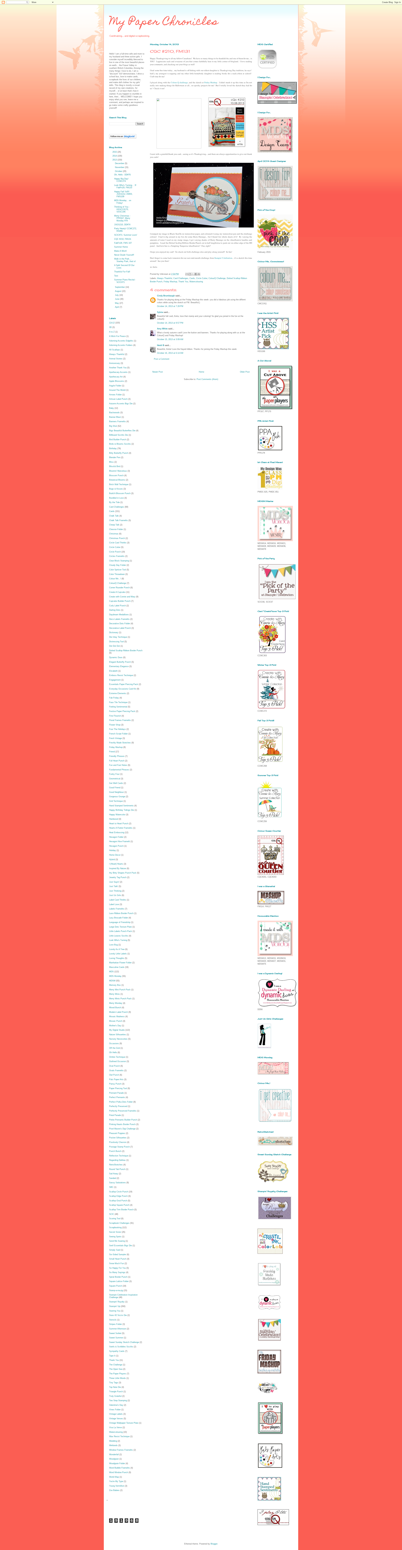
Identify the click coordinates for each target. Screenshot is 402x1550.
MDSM (112, 980)
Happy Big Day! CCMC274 (121, 180)
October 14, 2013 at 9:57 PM (170, 323)
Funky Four (114, 774)
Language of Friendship (119, 922)
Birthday (113, 448)
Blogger (214, 1544)
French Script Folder (118, 734)
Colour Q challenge (179, 82)
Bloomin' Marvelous (118, 471)
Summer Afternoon (117, 1329)
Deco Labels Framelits (119, 619)
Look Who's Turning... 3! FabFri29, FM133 (125, 186)
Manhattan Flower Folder (120, 962)
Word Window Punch (118, 1472)
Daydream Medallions (119, 614)
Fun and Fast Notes (118, 765)
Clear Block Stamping (119, 561)
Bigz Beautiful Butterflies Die (122, 430)
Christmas (113, 534)
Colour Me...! (115, 578)
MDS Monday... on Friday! (122, 201)
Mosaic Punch (115, 1021)
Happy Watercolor (117, 814)
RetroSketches (116, 1164)
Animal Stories (115, 358)
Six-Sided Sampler (117, 1254)
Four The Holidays (117, 729)
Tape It (112, 1356)
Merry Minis (114, 994)
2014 (114, 156)
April (117, 307)
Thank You (183, 281)
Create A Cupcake (117, 592)
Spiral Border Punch (118, 1277)
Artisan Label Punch (118, 399)
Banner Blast (115, 417)
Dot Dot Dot (114, 646)
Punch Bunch (115, 1151)
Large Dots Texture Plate (120, 927)
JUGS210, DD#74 (122, 224)
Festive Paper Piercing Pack (122, 711)
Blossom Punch (116, 475)
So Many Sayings (117, 1272)
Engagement (115, 680)
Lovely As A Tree (117, 949)
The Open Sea (115, 1369)
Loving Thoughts (116, 958)
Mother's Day (115, 1025)
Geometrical (114, 778)
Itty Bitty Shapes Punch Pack (122, 873)
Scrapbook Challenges (119, 1223)
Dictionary (113, 632)
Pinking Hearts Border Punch (122, 1124)
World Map (114, 1477)
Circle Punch (115, 552)
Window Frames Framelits (121, 1450)
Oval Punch (114, 1066)
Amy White (162, 328)
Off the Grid (114, 1048)
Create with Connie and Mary (122, 596)
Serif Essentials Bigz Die (120, 1245)
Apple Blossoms (116, 381)
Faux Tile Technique (118, 702)
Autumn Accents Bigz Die (121, 403)
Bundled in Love (116, 498)
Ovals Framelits (116, 1070)
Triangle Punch (116, 1391)
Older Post (245, 372)
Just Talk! (113, 886)
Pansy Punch (115, 1084)
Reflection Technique (118, 1156)
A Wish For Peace (117, 336)
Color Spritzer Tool (117, 569)
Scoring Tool (114, 1218)
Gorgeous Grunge (117, 796)
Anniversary (114, 363)
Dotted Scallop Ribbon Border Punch (125, 650)
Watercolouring (196, 281)
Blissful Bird (114, 466)
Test (116, 276)
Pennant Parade (116, 1093)
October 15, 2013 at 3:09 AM (170, 339)
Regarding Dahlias (117, 1160)
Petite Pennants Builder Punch (123, 1120)
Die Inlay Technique (118, 637)
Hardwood (113, 819)
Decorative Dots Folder (119, 623)
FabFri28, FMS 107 (123, 243)
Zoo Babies (114, 1490)
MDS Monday (115, 976)
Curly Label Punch (117, 605)
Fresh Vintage (115, 738)
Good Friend (114, 787)
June (117, 299)
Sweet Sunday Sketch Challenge (124, 1342)
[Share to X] (192, 274)
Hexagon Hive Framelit (119, 841)
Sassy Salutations (117, 1182)
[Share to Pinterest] (198, 274)
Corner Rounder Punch (119, 587)
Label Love (114, 904)
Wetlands (113, 1445)
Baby (111, 408)
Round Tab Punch (117, 1169)
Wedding (113, 1441)
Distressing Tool (116, 641)
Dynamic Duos (115, 657)
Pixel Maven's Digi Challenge (122, 1129)
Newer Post (157, 372)
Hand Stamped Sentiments (121, 805)
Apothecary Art (116, 377)
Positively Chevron (117, 1142)
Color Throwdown (117, 574)
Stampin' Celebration (223, 258)
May (117, 303)
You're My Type (116, 1481)
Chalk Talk (114, 516)
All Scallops (114, 350)
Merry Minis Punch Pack (120, 998)
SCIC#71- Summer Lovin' (125, 235)
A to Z (112, 332)
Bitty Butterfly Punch (118, 453)
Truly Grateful (115, 1396)
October (119, 171)
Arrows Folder (115, 394)
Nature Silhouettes (117, 1034)
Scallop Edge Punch (118, 1196)
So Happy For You (117, 1268)
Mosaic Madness (117, 1016)
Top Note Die (115, 1387)
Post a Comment (161, 359)
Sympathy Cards (116, 1351)
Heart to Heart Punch (118, 823)
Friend (112, 751)
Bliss (111, 462)
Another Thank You (118, 367)
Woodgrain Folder (117, 1463)
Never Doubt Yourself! (124, 255)
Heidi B (160, 345)
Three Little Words (117, 1378)
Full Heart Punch (116, 761)
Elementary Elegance (119, 666)
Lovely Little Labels (118, 953)
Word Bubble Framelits (119, 1468)
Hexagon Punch (116, 846)
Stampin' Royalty (117, 1302)
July (117, 295)
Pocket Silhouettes (117, 1137)
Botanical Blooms (117, 480)
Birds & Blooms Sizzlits (120, 444)
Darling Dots (114, 610)
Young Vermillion (116, 1486)
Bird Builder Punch (117, 439)
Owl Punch (114, 1075)
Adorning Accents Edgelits (121, 341)
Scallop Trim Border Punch (121, 1209)
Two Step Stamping (118, 1400)
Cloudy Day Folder (117, 565)
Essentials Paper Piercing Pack (123, 684)
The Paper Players (117, 1373)
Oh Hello (113, 1052)
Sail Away (113, 1173)
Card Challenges (180, 278)
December (120, 163)
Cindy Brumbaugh (166, 296)
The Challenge (115, 1364)
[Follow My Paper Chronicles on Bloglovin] (122, 138)
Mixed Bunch (115, 1007)
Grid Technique (116, 801)
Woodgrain (114, 1459)
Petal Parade (115, 1115)
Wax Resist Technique (119, 1436)
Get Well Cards (116, 783)
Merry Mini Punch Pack (119, 989)
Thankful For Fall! (122, 272)
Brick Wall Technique (118, 484)
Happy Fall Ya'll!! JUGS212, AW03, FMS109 (123, 194)
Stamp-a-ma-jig (116, 1290)
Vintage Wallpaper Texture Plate (123, 1423)
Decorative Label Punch (120, 628)
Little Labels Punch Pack (120, 931)
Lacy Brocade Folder (118, 918)
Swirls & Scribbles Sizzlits (121, 1346)
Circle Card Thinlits (117, 542)
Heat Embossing (116, 832)
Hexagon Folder (116, 837)
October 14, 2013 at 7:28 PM (170, 306)
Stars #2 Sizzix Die (118, 1315)
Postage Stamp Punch (119, 1147)
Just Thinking (115, 891)
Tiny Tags (113, 1382)
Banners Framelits (117, 421)
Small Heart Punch (117, 1259)
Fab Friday (114, 698)
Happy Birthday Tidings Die (121, 810)
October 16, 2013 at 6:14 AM (170, 353)
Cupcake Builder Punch (119, 601)
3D (110, 327)
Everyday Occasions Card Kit (122, 689)
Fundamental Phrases (119, 769)
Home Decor (114, 855)
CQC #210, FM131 (122, 239)
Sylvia (160, 312)
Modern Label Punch (118, 1012)
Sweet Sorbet (115, 1333)
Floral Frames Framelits (120, 720)
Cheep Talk (114, 525)
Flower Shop (114, 725)
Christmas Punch (117, 538)
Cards (192, 278)
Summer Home (121, 247)
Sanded (112, 1178)
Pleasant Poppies (117, 1133)
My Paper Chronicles (163, 22)
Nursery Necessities (118, 1039)
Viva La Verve (115, 1427)
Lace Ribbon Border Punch (121, 913)
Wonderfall (114, 1454)
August (118, 291)
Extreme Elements (117, 693)
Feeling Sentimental (118, 707)
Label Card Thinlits (117, 900)
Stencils (113, 1320)
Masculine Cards (116, 967)
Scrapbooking (115, 1227)
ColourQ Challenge (217, 278)
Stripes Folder (115, 1324)
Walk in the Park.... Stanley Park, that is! (125, 260)
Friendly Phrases (117, 756)
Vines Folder (115, 1409)
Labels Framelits (116, 909)
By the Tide (114, 502)
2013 (114, 160)
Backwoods (114, 412)
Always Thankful (164, 278)
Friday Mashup (210, 82)
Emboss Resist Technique (121, 675)
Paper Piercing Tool (118, 1088)
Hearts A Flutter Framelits (120, 828)
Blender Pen (114, 457)
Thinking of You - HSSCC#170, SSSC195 (122, 209)
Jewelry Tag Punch (117, 877)
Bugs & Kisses (116, 489)
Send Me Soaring (117, 1241)
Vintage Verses (116, 1418)
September (120, 287)
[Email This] (186, 274)
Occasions (114, 1043)
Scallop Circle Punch (118, 1191)
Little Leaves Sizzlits (118, 936)
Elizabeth (113, 671)
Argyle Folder (115, 385)
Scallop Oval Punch (118, 1200)
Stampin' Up (114, 1306)
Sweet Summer (116, 1337)
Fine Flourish (115, 716)
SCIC (111, 1214)
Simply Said (114, 1250)
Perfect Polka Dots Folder (121, 1102)
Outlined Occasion (117, 1061)
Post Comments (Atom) (207, 379)
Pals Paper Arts (116, 1079)
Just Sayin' (114, 882)
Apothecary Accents (118, 372)
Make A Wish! (120, 251)
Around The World (117, 390)
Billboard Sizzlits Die (118, 435)
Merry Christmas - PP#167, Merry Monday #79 (122, 218)
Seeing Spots (115, 1236)
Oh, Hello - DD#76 (122, 174)
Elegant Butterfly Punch (120, 662)
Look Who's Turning (118, 940)
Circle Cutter (201, 278)
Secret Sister (115, 1232)
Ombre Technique (117, 1057)
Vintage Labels (116, 1414)
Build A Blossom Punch (119, 493)
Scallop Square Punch (119, 1205)
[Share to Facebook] (195, 274)
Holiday (112, 850)
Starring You (114, 1311)
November (120, 167)
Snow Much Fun (116, 1263)
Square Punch (115, 1286)
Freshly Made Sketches (120, 742)
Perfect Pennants (117, 1097)
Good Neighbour (116, 792)
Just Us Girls (115, 895)
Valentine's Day (116, 1405)
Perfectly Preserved (118, 1106)
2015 (114, 152)
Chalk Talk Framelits (118, 520)
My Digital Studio (117, 1030)
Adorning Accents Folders (121, 345)
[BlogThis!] (189, 274)
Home (201, 372)
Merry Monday (115, 1003)
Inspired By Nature (117, 868)
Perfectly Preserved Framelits (122, 1111)
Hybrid (112, 859)
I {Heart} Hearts (116, 864)
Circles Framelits (117, 556)
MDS (111, 971)
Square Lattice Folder (119, 1281)
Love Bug (113, 945)
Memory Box (115, 985)
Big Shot (113, 426)
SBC (111, 1187)
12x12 (112, 323)
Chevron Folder (116, 529)
